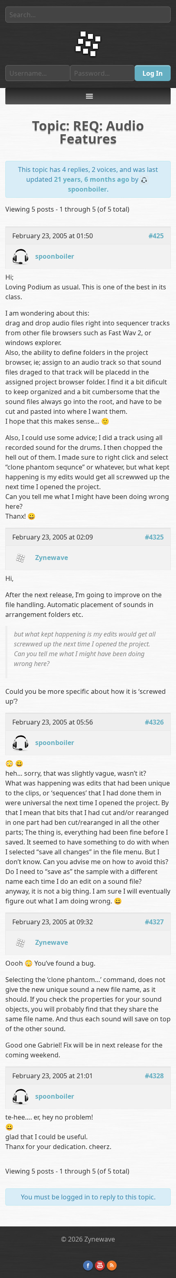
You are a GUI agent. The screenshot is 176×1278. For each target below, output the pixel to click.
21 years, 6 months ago (91, 179)
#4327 (154, 921)
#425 (156, 235)
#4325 (154, 537)
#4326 (154, 722)
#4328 (154, 1075)
